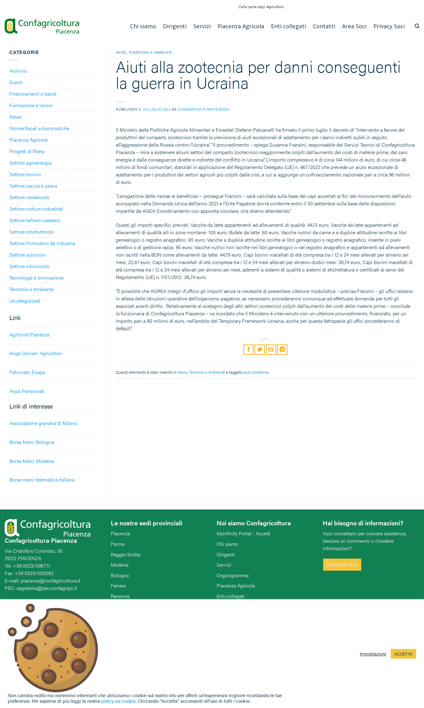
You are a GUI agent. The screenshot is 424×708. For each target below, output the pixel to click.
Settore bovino (25, 174)
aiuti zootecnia (255, 372)
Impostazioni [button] (373, 653)
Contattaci (342, 564)
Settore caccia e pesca (33, 185)
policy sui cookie (118, 700)
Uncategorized (24, 300)
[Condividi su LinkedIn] (282, 350)
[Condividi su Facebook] (248, 350)
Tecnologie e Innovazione (36, 277)
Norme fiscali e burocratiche (39, 128)
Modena (120, 564)
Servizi (224, 564)
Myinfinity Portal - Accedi (243, 533)
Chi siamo (227, 543)
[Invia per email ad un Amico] (271, 350)
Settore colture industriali (36, 208)
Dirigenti (226, 554)
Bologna (120, 575)
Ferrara (118, 585)
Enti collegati (231, 596)
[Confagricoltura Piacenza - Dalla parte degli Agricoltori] (42, 26)
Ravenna (120, 596)
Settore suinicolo (27, 254)
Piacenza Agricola (28, 139)
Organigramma (233, 575)
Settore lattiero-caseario (35, 220)
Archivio (18, 70)
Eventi (16, 82)
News (15, 116)
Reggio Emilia (125, 554)
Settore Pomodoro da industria (42, 243)
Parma (117, 543)
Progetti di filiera (26, 151)
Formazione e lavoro (31, 105)
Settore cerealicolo (29, 197)
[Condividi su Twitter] (260, 350)
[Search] (417, 26)
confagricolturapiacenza (203, 109)
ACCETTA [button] (404, 654)
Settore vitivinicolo (29, 266)
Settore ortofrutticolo (31, 231)
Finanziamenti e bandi (32, 93)
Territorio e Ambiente (31, 289)
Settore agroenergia (30, 162)
